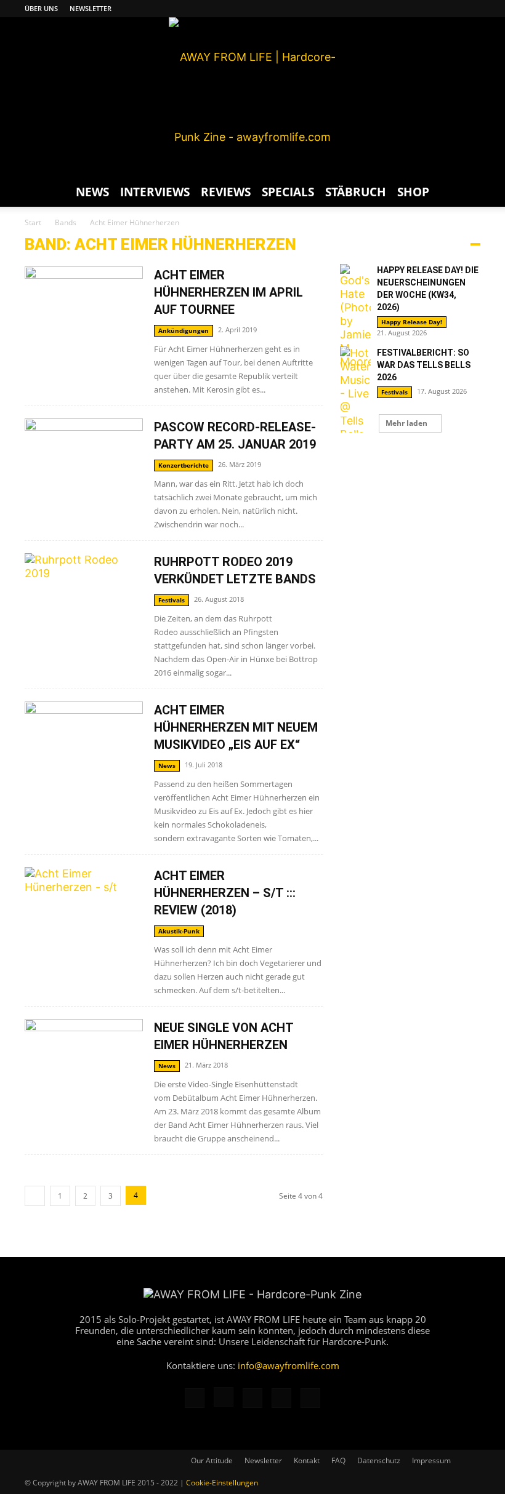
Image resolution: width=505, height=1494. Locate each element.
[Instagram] (410, 8)
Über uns (41, 8)
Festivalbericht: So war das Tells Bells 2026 (424, 365)
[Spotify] (451, 8)
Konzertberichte (183, 465)
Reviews (226, 192)
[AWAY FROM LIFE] (252, 97)
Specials (288, 192)
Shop (413, 192)
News (92, 192)
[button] (465, 191)
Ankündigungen (183, 330)
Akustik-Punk (179, 931)
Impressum (431, 1460)
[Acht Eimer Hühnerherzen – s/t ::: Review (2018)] (84, 926)
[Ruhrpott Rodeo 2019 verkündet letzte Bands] (84, 596)
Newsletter (90, 8)
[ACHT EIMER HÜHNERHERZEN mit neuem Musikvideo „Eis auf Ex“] (84, 744)
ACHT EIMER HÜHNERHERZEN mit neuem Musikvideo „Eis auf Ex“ (236, 727)
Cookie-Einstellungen (222, 1482)
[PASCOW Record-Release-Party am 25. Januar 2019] (84, 461)
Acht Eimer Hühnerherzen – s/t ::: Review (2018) (225, 892)
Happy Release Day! (411, 322)
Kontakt (307, 1460)
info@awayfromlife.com (288, 1365)
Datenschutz (378, 1460)
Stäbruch (355, 192)
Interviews (155, 192)
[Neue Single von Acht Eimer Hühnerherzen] (84, 1062)
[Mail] (430, 8)
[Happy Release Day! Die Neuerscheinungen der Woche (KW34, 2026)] (355, 316)
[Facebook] (390, 8)
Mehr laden (406, 423)
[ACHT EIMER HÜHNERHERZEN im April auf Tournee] (84, 309)
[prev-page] (35, 1196)
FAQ (338, 1460)
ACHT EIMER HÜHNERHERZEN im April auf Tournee (228, 292)
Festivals (171, 600)
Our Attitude (212, 1460)
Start (33, 222)
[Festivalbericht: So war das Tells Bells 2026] (355, 400)
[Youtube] (471, 8)
